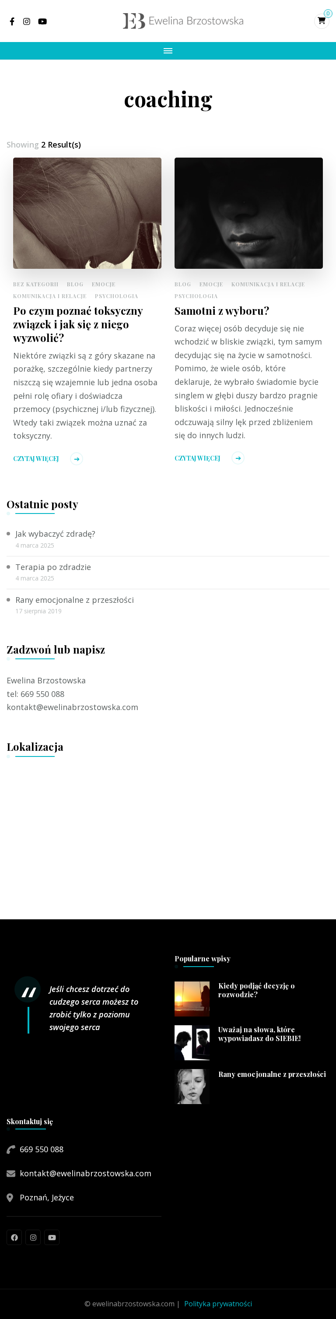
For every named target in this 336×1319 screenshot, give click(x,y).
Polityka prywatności (218, 1303)
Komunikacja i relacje (50, 295)
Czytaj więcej (36, 458)
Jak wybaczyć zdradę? (55, 533)
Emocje (104, 284)
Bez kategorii (36, 284)
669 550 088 (41, 1149)
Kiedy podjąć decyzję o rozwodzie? (256, 990)
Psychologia (116, 295)
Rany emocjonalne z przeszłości (74, 599)
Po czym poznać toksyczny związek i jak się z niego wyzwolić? (78, 324)
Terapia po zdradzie (53, 567)
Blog (75, 284)
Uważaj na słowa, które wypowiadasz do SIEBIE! (259, 1034)
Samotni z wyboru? (222, 310)
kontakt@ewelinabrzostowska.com (85, 1173)
